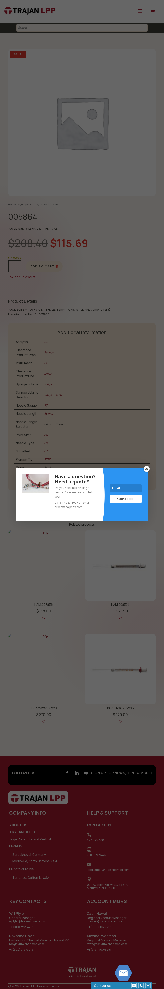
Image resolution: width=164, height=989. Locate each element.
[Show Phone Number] (141, 985)
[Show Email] (134, 985)
